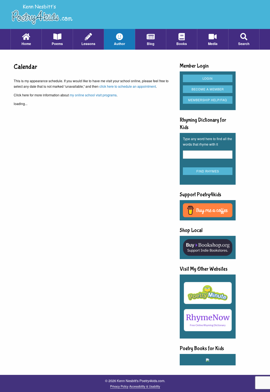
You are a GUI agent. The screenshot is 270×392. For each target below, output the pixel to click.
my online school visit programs (93, 95)
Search (244, 43)
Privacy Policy (119, 386)
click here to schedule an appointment (127, 86)
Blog (150, 43)
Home (26, 43)
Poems (57, 43)
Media (212, 43)
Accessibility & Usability (144, 386)
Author (119, 43)
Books (181, 43)
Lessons (88, 43)
